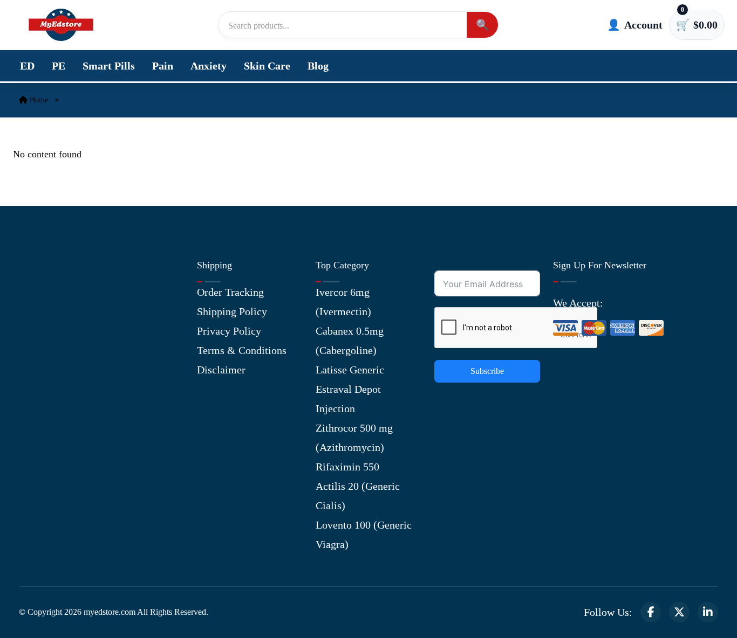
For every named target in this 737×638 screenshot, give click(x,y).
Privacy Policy (229, 331)
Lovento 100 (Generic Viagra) (364, 534)
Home (38, 100)
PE (58, 66)
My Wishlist (46, 408)
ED (27, 66)
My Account (46, 331)
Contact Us (43, 311)
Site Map (39, 389)
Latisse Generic (350, 370)
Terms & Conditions (241, 350)
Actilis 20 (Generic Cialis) (358, 495)
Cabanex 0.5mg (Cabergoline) (350, 340)
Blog (318, 66)
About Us (39, 292)
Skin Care (267, 66)
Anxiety (208, 66)
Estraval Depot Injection (348, 398)
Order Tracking (230, 292)
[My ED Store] (61, 25)
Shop (30, 370)
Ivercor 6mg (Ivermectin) (343, 301)
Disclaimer (221, 370)
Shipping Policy (232, 311)
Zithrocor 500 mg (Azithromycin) (354, 437)
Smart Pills (109, 66)
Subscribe (487, 371)
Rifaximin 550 (347, 467)
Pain (162, 66)
